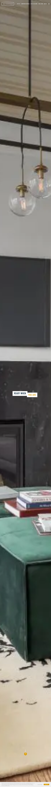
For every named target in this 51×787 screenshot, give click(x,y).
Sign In (45, 3)
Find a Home (40, 3)
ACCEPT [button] (46, 784)
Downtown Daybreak (25, 3)
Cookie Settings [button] (40, 784)
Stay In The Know (34, 3)
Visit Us (18, 3)
